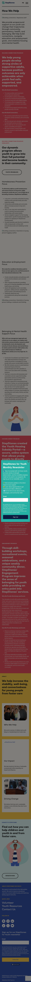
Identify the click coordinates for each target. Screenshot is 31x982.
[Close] (29, 462)
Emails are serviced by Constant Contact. (11, 512)
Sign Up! (15, 517)
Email (5, 496)
